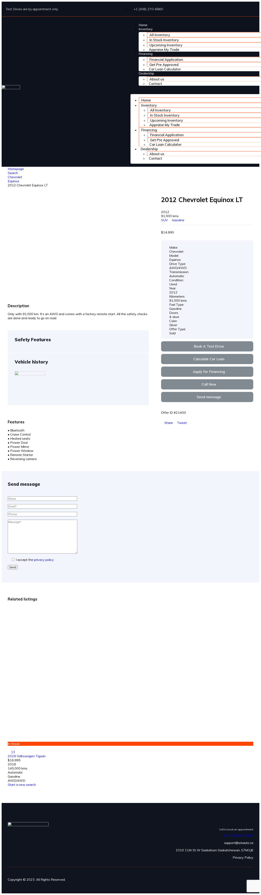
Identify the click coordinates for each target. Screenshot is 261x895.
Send (12, 567)
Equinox (13, 181)
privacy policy (44, 560)
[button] (207, 346)
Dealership (146, 73)
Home (143, 25)
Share (169, 423)
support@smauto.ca (238, 843)
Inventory (146, 29)
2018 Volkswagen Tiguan (26, 756)
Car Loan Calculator (165, 69)
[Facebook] (250, 875)
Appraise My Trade (164, 49)
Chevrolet (15, 177)
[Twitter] (250, 879)
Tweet (181, 423)
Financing (146, 54)
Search (13, 173)
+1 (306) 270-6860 (238, 835)
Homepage (16, 169)
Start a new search (22, 785)
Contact (155, 83)
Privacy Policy (243, 857)
